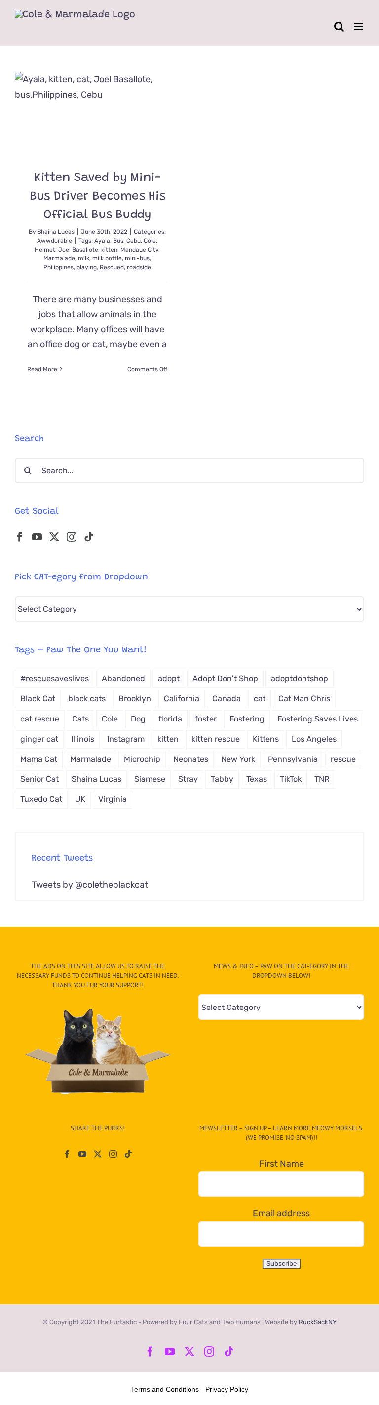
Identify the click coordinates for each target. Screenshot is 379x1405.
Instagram (126, 739)
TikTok (291, 779)
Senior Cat (39, 779)
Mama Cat (38, 759)
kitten (109, 249)
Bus (118, 240)
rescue (343, 759)
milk (83, 258)
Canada (226, 698)
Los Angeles (314, 739)
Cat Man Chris (304, 698)
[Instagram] (71, 537)
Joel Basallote (78, 249)
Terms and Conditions (165, 1389)
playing (86, 267)
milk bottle (107, 258)
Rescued (112, 267)
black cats (87, 698)
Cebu (133, 240)
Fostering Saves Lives (317, 718)
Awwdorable (54, 240)
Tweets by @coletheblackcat (90, 884)
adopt (169, 678)
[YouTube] (37, 537)
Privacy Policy (226, 1389)
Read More (42, 369)
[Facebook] (20, 537)
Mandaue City (139, 249)
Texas (256, 779)
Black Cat (37, 698)
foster (206, 718)
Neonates (190, 759)
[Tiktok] (89, 537)
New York (238, 759)
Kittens (266, 739)
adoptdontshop (299, 678)
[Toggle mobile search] (339, 26)
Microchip (142, 759)
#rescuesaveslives (54, 678)
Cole (150, 240)
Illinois (82, 739)
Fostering (247, 718)
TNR (322, 779)
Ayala (102, 240)
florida (170, 718)
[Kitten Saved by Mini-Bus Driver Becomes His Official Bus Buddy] (97, 113)
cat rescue (39, 718)
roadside (139, 267)
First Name (281, 1163)
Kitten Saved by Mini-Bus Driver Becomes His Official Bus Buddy (97, 196)
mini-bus (137, 258)
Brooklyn (134, 698)
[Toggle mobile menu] (359, 26)
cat (259, 698)
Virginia (112, 799)
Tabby (222, 779)
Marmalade (59, 258)
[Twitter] (54, 537)
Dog (138, 718)
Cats (80, 718)
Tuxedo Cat (41, 799)
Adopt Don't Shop (225, 678)
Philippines (58, 267)
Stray (188, 779)
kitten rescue (215, 739)
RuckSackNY (318, 1322)
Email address (281, 1213)
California (181, 698)
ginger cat (39, 739)
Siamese (149, 779)
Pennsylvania (293, 759)
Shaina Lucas (56, 231)
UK (80, 799)
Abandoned (123, 678)
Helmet (45, 249)
